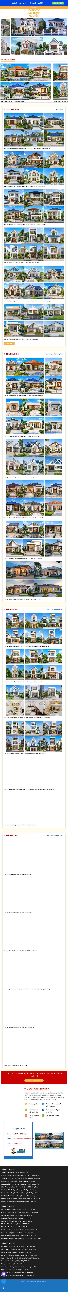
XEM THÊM (59, 109)
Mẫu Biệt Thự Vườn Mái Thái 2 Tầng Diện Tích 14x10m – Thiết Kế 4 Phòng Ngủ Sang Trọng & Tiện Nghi (27, 989)
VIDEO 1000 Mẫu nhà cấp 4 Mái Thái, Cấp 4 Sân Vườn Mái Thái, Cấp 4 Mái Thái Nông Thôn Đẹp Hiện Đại (27, 301)
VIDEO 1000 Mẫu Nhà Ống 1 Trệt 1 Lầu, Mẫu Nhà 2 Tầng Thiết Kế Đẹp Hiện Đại (21, 262)
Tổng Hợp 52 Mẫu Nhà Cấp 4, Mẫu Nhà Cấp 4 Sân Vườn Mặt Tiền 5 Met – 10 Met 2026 (23, 558)
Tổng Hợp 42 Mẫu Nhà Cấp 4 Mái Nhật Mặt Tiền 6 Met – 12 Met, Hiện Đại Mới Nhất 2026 (23, 517)
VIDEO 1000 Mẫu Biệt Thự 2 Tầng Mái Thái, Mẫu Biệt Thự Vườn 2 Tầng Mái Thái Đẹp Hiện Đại (24, 186)
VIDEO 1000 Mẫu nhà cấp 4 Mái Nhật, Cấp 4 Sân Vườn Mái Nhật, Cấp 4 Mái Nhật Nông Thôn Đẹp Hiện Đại (27, 148)
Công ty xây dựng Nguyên (34, 13)
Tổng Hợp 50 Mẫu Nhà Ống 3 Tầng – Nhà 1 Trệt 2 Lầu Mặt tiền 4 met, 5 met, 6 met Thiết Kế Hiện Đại (26, 646)
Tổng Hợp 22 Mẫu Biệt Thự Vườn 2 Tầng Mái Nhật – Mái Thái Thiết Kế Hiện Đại (21, 950)
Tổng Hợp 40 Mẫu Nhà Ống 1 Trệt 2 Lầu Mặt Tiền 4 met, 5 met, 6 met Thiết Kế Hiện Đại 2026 (25, 753)
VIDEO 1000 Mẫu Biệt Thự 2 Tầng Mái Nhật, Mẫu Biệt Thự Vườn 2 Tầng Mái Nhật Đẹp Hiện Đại (24, 224)
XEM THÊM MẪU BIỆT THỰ (55, 835)
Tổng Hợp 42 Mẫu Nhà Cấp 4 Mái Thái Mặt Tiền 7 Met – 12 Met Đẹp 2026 (20, 477)
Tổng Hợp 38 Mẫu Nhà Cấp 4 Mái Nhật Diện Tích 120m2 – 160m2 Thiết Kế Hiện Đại (22, 599)
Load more (9, 343)
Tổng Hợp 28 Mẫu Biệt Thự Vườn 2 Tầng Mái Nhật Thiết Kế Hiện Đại (19, 1027)
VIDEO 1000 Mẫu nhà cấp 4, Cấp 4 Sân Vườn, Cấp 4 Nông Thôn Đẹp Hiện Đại (21, 339)
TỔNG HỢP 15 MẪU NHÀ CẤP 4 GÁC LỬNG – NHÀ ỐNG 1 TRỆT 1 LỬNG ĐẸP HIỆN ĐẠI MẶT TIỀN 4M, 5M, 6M (28, 717)
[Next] (63, 36)
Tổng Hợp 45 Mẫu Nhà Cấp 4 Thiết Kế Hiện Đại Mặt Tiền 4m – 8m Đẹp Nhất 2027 (22, 436)
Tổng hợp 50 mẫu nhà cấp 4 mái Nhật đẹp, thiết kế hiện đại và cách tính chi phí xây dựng (23, 395)
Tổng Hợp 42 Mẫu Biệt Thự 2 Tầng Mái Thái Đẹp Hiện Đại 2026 (18, 874)
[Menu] (2, 12)
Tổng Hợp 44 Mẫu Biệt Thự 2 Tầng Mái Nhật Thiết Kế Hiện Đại (18, 912)
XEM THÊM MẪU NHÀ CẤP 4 (54, 354)
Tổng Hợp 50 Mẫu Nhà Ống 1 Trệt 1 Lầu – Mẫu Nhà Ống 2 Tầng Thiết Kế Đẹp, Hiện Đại (23, 682)
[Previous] (4, 36)
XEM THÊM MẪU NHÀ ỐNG (55, 609)
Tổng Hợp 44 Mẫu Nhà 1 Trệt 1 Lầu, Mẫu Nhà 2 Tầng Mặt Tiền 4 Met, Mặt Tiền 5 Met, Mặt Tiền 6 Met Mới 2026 (29, 789)
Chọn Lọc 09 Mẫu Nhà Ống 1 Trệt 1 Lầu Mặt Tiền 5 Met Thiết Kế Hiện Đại (20, 825)
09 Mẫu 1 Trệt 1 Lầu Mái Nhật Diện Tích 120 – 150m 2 (16, 1065)
